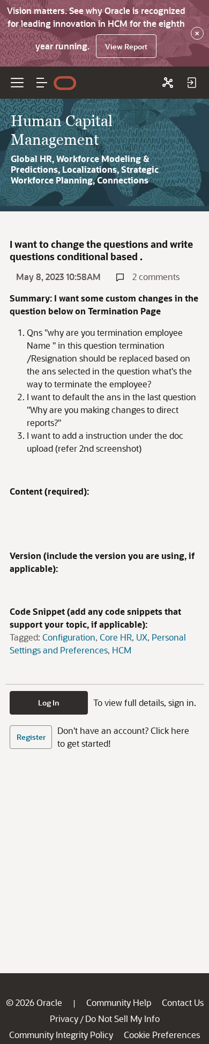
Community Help (118, 1002)
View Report (126, 46)
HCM (121, 650)
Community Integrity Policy (61, 1034)
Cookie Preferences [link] (162, 1034)
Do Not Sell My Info (122, 1018)
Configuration (68, 637)
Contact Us (183, 1002)
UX (141, 637)
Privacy (64, 1018)
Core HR (116, 637)
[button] (42, 82)
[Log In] (191, 83)
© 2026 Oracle (34, 1002)
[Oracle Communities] (167, 82)
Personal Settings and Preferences (98, 643)
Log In (48, 702)
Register (31, 737)
